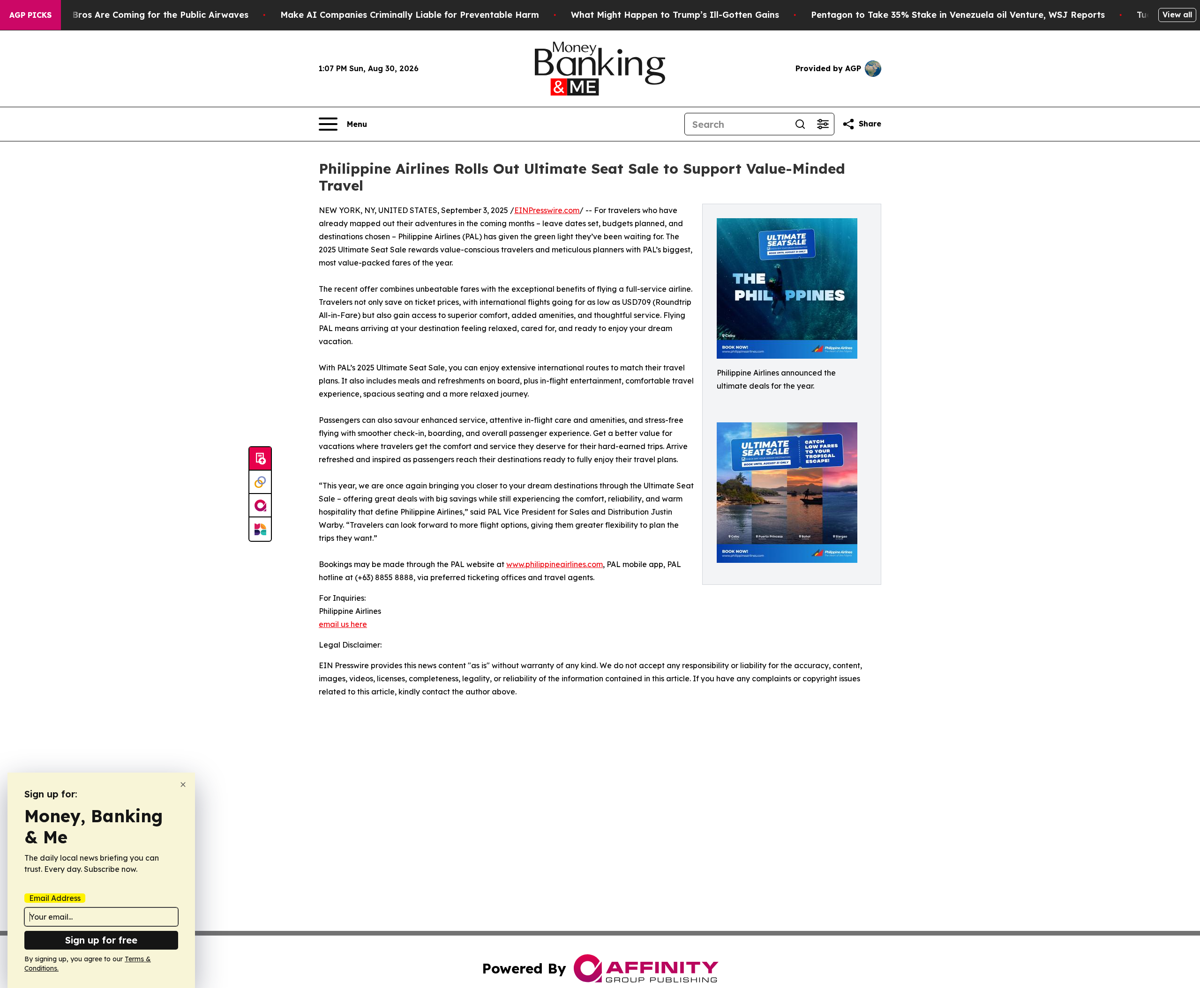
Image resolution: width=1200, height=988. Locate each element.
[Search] (800, 124)
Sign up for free (101, 940)
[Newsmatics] (260, 529)
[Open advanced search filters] (822, 124)
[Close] (183, 784)
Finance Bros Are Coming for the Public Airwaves (142, 14)
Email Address (55, 898)
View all (1177, 14)
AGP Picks (30, 15)
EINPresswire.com (546, 210)
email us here (343, 624)
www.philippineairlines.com (554, 564)
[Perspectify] (260, 482)
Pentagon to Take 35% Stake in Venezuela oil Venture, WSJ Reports (958, 14)
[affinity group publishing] (260, 505)
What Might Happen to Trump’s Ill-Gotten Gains (675, 14)
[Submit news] (260, 459)
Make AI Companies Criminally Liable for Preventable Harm (409, 14)
